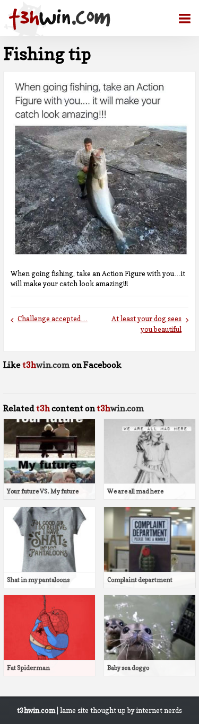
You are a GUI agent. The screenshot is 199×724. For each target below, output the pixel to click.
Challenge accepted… (53, 319)
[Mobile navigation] (180, 18)
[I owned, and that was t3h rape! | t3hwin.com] (59, 19)
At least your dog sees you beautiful (146, 324)
